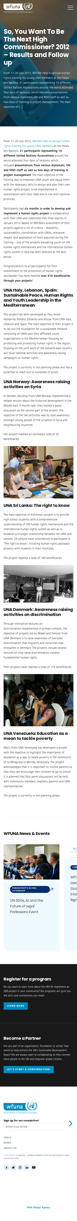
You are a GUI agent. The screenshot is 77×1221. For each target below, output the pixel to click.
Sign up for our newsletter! (21, 1120)
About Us (10, 1148)
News (7, 1142)
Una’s (7, 1137)
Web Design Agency (38, 1207)
